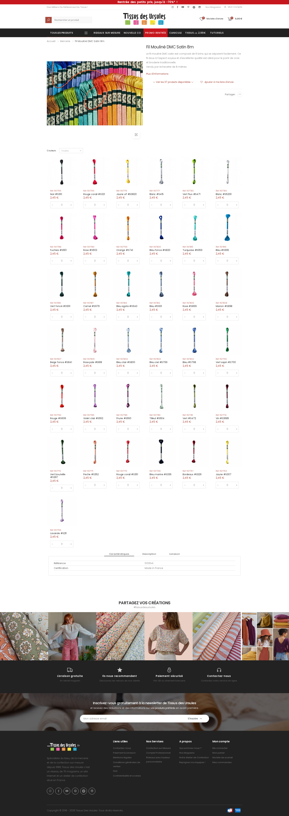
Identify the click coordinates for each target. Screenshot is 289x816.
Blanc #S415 (156, 194)
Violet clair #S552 (93, 418)
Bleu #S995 (222, 250)
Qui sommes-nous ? (190, 748)
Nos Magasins (213, 7)
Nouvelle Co (132, 32)
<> (240, 94)
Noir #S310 (56, 194)
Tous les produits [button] (61, 32)
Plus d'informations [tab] (157, 73)
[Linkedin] (200, 7)
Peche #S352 (91, 474)
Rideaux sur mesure (107, 32)
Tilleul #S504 (157, 418)
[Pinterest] (188, 7)
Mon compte (235, 7)
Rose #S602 (90, 250)
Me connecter (220, 748)
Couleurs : (52, 150)
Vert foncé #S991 (60, 306)
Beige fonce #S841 (61, 362)
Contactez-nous (122, 748)
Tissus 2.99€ (195, 32)
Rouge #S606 (58, 418)
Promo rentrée (155, 32)
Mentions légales (122, 757)
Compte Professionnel (158, 752)
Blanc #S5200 (224, 194)
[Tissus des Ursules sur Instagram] (24, 636)
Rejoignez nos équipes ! (192, 762)
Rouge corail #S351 (127, 474)
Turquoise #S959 (192, 250)
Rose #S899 (190, 306)
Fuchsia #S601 (58, 250)
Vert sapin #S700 (226, 362)
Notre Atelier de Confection (194, 757)
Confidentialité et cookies (127, 775)
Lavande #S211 (58, 533)
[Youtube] (182, 7)
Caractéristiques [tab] (119, 554)
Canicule (175, 32)
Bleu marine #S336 (160, 474)
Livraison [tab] (174, 554)
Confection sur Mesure (158, 748)
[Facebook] (177, 7)
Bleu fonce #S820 (160, 250)
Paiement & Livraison (124, 752)
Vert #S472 (189, 418)
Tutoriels (216, 32)
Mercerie (65, 41)
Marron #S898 (224, 306)
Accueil (51, 41)
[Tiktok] (194, 7)
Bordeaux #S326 (192, 474)
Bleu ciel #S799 (158, 362)
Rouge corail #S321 (94, 194)
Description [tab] (149, 554)
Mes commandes (222, 762)
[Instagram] (173, 7)
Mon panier (218, 752)
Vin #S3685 (222, 418)
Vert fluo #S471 (191, 194)
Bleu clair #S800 (125, 362)
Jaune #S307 (223, 474)
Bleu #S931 (156, 306)
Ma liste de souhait (222, 757)
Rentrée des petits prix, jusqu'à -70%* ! (147, 2)
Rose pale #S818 (92, 362)
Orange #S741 (124, 250)
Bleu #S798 (189, 362)
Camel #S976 (91, 306)
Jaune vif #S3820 (126, 194)
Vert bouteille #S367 (57, 476)
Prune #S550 (123, 418)
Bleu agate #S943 (126, 306)
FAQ (115, 771)
